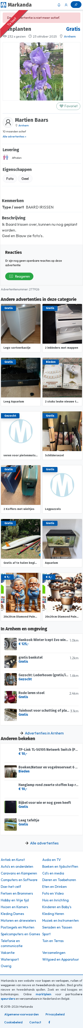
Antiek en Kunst (13, 860)
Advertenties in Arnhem (44, 733)
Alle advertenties (44, 843)
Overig (6, 966)
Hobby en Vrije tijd (15, 900)
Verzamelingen (53, 953)
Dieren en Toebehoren (59, 880)
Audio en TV (51, 860)
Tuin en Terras (53, 941)
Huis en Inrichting (55, 900)
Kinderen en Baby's (56, 907)
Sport (46, 934)
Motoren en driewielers (18, 920)
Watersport (10, 959)
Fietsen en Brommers (17, 893)
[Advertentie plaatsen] (76, 4)
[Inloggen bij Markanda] (66, 5)
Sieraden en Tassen (57, 927)
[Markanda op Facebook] (49, 1022)
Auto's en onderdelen (17, 866)
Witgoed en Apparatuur (60, 959)
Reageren (22, 276)
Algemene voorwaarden (21, 1014)
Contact (35, 1022)
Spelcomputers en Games (20, 934)
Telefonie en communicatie (12, 943)
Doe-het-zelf (11, 887)
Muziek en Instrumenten (60, 920)
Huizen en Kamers (14, 907)
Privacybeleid (55, 1014)
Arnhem (70, 36)
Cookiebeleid (13, 1022)
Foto (10, 178)
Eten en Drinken (54, 887)
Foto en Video (53, 893)
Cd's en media (53, 873)
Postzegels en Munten (17, 927)
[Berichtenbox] (59, 5)
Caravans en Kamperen (19, 873)
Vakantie (8, 953)
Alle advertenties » (14, 136)
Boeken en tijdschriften (60, 866)
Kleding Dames (12, 914)
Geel (25, 178)
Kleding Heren (53, 914)
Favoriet (71, 106)
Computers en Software (19, 880)
